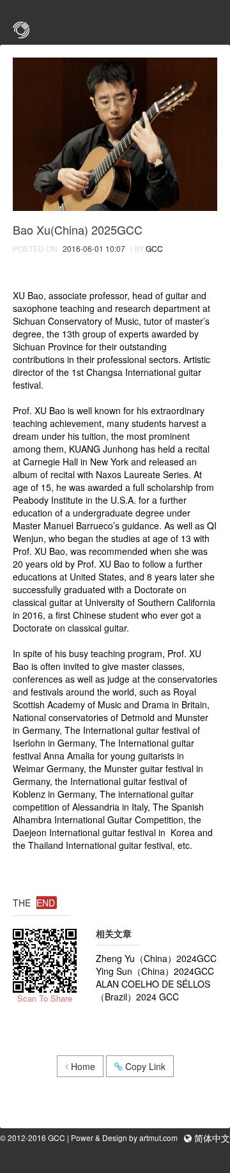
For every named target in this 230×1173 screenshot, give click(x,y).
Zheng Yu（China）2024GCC (156, 958)
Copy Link (144, 1066)
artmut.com (158, 1137)
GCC (154, 248)
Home (81, 1066)
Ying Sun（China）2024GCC (155, 971)
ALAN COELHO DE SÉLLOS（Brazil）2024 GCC (153, 990)
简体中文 (211, 1138)
